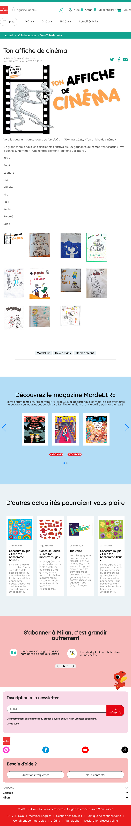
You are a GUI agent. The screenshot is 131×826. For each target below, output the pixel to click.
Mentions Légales (40, 816)
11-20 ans (66, 21)
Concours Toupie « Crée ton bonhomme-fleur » (111, 555)
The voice (76, 551)
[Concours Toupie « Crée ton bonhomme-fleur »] (111, 529)
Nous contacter (95, 775)
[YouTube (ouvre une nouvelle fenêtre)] (85, 752)
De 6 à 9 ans (63, 353)
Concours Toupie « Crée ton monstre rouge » (50, 554)
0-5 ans (30, 21)
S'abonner (56, 456)
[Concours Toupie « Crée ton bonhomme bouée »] (20, 529)
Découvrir (75, 456)
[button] (4, 428)
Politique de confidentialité (104, 816)
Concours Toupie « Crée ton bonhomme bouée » (19, 555)
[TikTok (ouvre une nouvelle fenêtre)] (124, 752)
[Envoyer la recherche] (61, 10)
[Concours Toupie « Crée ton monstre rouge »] (50, 529)
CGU (21, 816)
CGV (10, 816)
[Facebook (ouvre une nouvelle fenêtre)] (45, 752)
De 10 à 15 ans (85, 353)
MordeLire (43, 353)
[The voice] (80, 529)
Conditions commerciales (29, 820)
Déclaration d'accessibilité (101, 820)
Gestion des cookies (69, 816)
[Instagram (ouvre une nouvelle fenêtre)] (6, 752)
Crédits (55, 820)
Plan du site (72, 820)
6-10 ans (47, 21)
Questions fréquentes (35, 775)
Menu (11, 22)
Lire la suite (13, 724)
